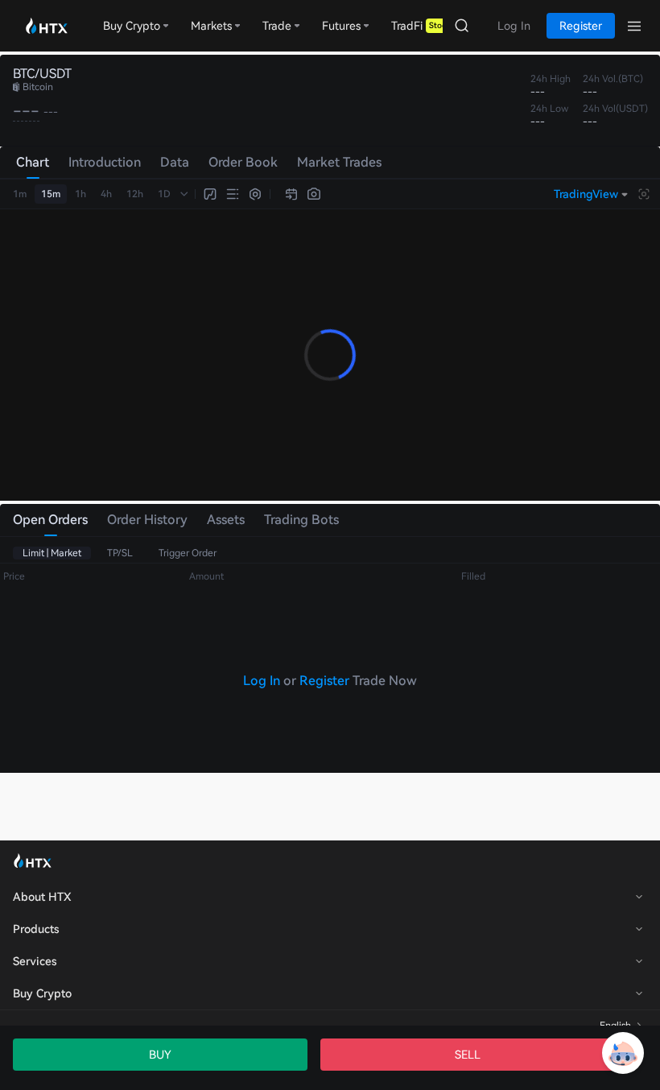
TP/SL (120, 553)
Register (324, 680)
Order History (147, 519)
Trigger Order (188, 553)
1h (80, 194)
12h (134, 194)
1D (164, 194)
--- (26, 111)
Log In (261, 680)
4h (106, 194)
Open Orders (50, 519)
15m (50, 194)
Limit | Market (52, 553)
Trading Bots (301, 519)
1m (20, 194)
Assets (226, 519)
